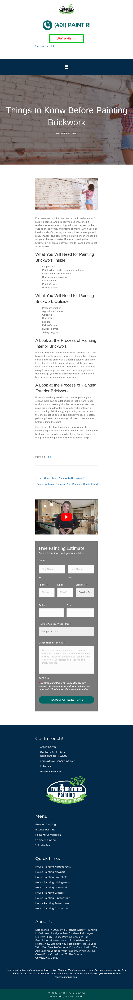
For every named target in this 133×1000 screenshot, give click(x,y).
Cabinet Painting (45, 840)
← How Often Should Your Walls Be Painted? (60, 478)
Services (81, 584)
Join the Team (43, 845)
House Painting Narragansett (53, 866)
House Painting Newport (50, 871)
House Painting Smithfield (51, 877)
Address (43, 605)
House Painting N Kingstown (52, 882)
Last (70, 577)
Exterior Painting (45, 824)
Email (60, 584)
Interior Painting (45, 829)
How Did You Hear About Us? (55, 623)
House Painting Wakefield (51, 887)
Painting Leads (74, 996)
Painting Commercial (48, 834)
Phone (43, 584)
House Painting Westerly (50, 892)
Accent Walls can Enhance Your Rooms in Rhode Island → (67, 486)
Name (43, 560)
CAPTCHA (44, 678)
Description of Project (52, 642)
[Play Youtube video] (66, 516)
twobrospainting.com (66, 977)
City (68, 605)
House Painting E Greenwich (52, 897)
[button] (74, 52)
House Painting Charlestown (52, 908)
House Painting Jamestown (52, 903)
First (41, 577)
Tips (48, 456)
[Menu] (66, 66)
